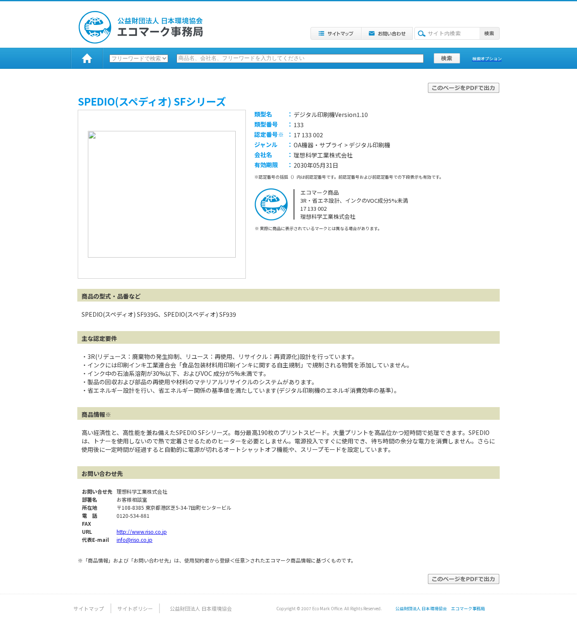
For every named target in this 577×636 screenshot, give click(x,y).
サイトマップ (88, 608)
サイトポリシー (135, 608)
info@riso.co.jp (134, 539)
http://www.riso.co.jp (142, 531)
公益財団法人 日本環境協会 (201, 608)
